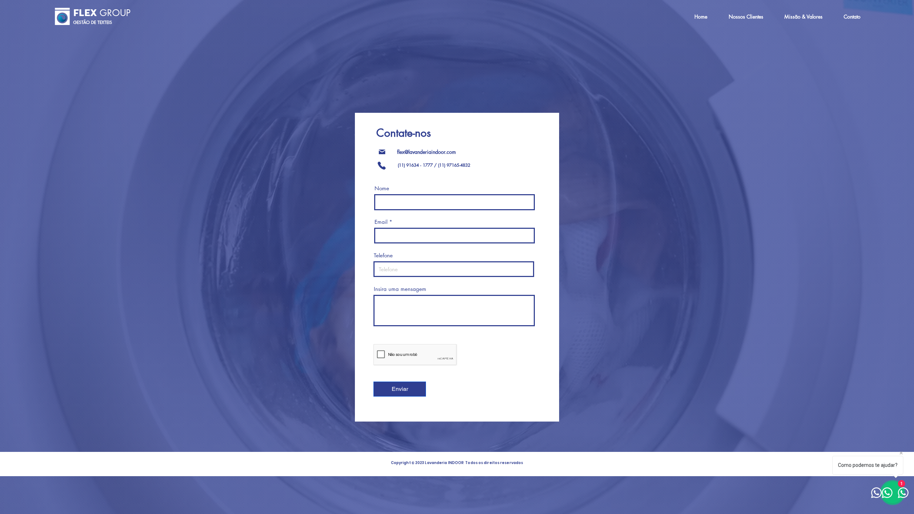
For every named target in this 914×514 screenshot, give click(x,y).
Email (381, 222)
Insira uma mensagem (400, 289)
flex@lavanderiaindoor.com (426, 151)
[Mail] (382, 152)
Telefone (383, 255)
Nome (382, 188)
